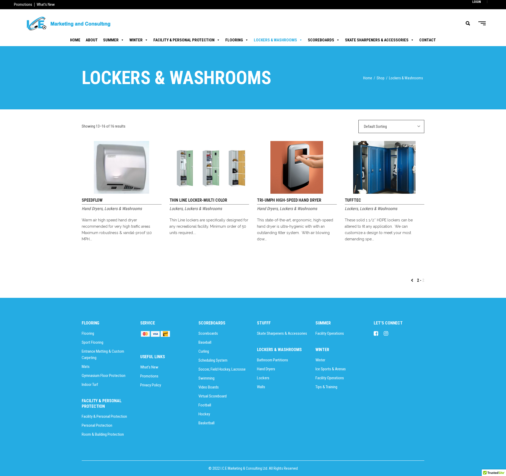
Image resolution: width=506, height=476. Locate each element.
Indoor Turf (90, 384)
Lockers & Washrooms (275, 40)
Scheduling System (212, 360)
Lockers (176, 208)
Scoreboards (321, 40)
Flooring (234, 40)
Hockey (204, 414)
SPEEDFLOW (92, 200)
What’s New (46, 4)
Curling (203, 351)
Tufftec (353, 200)
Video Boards (208, 387)
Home (75, 40)
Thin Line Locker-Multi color (198, 200)
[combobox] (391, 126)
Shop (381, 78)
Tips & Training (326, 387)
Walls (261, 387)
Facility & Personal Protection (184, 40)
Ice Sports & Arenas (330, 369)
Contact (427, 40)
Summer (111, 40)
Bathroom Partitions (272, 360)
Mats (86, 366)
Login (476, 2)
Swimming (206, 378)
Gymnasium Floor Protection (103, 375)
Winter (136, 40)
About (92, 40)
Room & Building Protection (103, 434)
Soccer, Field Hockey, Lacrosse (222, 369)
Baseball (204, 342)
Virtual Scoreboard (212, 396)
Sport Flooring (92, 342)
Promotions (23, 4)
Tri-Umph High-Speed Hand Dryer (289, 200)
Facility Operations (329, 333)
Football (204, 405)
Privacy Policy (150, 385)
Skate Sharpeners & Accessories (376, 40)
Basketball (206, 423)
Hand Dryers (92, 208)
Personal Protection (97, 425)
